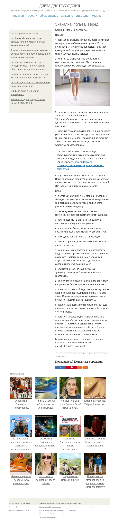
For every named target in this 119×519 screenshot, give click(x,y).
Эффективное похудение (56, 15)
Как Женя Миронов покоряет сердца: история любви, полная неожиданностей (28, 42)
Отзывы (97, 15)
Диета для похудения (59, 5)
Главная (18, 15)
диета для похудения (86, 353)
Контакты (42, 503)
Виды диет (83, 15)
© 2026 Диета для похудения (19, 503)
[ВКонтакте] (60, 367)
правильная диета (102, 353)
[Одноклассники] (82, 367)
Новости (31, 15)
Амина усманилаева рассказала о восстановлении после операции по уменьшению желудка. (30, 53)
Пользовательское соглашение (58, 503)
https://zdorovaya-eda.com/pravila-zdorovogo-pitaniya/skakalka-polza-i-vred (80, 165)
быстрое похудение (70, 353)
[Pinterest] (71, 367)
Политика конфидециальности (50, 507)
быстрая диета (60, 356)
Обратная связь (75, 503)
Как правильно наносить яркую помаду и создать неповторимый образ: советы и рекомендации (28, 65)
